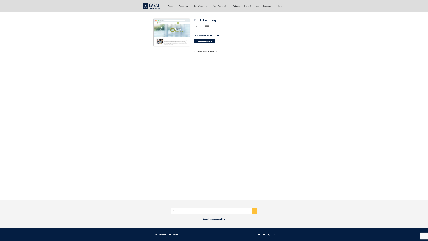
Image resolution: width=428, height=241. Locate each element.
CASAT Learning (200, 6)
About (170, 6)
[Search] (254, 211)
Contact (281, 6)
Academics (183, 6)
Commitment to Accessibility (214, 219)
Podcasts (236, 6)
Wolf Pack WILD (219, 6)
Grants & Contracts (251, 6)
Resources (267, 6)
